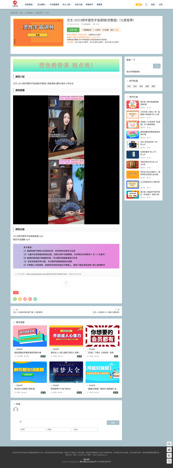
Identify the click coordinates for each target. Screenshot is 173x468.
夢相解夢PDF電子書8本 (61, 389)
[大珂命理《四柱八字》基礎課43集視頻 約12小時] (132, 115)
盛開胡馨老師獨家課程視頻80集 (27, 352)
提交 (113, 423)
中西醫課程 (54, 4)
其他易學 (87, 24)
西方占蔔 (66, 4)
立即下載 (73, 30)
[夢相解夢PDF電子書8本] (66, 372)
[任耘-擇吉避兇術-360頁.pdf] (132, 145)
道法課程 (41, 4)
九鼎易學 (15, 4)
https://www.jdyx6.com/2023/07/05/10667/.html (46, 274)
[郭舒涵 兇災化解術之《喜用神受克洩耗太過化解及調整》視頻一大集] (132, 175)
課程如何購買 (73, 40)
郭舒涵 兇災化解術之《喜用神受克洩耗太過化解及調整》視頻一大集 (150, 174)
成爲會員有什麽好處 (99, 40)
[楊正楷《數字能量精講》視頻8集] (132, 105)
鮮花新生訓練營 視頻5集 (24, 389)
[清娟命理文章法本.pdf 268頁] (132, 165)
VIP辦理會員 (85, 40)
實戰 (153, 86)
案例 (141, 86)
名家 (128, 86)
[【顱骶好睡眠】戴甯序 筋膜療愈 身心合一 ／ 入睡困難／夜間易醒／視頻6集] (102, 372)
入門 (15, 292)
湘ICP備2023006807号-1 (89, 462)
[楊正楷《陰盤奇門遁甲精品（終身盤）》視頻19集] (132, 195)
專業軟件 (89, 4)
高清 (135, 86)
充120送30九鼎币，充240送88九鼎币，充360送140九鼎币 (97, 42)
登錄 (116, 30)
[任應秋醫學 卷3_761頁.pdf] (132, 155)
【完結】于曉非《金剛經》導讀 (100, 352)
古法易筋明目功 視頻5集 (150, 182)
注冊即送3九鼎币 (94, 35)
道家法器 (78, 4)
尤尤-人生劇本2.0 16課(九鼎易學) (106, 312)
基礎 (147, 86)
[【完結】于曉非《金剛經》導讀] (102, 336)
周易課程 (28, 4)
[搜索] (146, 4)
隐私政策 (86, 459)
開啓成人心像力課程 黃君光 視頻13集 (65, 352)
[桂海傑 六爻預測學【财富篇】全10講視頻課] (132, 125)
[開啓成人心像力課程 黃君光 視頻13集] (66, 336)
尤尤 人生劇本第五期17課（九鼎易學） (28, 312)
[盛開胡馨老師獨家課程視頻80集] (30, 336)
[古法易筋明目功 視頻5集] (132, 185)
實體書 (99, 4)
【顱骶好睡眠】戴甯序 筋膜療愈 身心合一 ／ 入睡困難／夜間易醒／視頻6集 (101, 389)
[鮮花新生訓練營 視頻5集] (30, 372)
